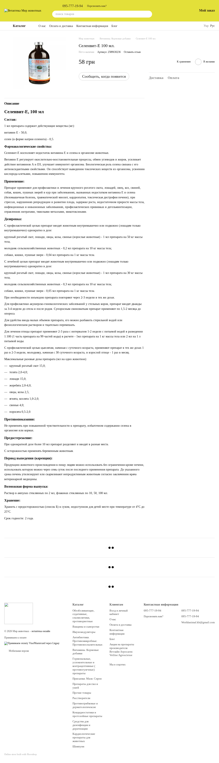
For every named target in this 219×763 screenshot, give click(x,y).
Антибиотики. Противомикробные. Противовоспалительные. (88, 641)
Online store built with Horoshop (20, 754)
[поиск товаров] (148, 14)
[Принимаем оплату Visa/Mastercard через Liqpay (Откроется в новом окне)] (31, 643)
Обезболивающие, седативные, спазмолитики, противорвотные (83, 616)
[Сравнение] (171, 10)
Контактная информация (92, 26)
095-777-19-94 (72, 6)
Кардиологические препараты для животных (84, 737)
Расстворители (81, 698)
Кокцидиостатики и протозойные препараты (87, 714)
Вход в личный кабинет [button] (119, 612)
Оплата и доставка (61, 26)
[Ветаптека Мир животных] (18, 613)
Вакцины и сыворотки (86, 626)
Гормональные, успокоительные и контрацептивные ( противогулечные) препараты (84, 666)
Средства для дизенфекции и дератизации (81, 725)
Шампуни (78, 746)
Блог (114, 26)
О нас (42, 26)
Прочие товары (82, 692)
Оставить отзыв (132, 51)
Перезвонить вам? (97, 5)
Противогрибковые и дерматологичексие (85, 705)
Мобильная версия (18, 650)
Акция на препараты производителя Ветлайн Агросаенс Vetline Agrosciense (122, 650)
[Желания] (182, 10)
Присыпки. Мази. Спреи (87, 678)
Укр (206, 25)
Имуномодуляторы (84, 632)
